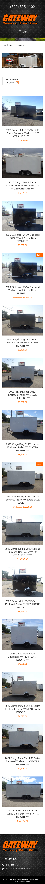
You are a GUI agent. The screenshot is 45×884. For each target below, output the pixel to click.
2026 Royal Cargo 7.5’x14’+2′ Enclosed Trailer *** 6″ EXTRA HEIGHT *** (22, 342)
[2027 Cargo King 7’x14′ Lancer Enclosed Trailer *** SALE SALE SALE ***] (22, 477)
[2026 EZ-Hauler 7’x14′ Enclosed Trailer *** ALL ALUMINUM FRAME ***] (22, 268)
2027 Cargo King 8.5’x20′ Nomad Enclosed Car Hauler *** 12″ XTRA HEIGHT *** (22, 552)
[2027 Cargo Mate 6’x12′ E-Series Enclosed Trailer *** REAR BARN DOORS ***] (22, 687)
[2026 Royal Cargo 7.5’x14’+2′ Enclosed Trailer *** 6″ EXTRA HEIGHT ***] (22, 320)
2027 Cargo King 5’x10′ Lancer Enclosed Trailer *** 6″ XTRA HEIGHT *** (22, 447)
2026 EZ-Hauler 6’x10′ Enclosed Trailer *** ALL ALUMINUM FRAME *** (23, 238)
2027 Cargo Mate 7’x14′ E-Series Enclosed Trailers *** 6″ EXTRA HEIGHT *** (22, 761)
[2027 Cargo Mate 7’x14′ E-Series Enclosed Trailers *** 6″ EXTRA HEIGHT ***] (22, 739)
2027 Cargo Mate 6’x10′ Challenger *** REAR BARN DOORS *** (22, 656)
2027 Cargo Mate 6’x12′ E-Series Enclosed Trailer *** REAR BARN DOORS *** (22, 709)
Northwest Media (23, 882)
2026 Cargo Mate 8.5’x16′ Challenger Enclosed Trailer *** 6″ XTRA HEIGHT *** (22, 185)
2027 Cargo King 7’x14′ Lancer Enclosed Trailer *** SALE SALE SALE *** (23, 499)
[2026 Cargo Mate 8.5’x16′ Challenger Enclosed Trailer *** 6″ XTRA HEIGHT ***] (22, 163)
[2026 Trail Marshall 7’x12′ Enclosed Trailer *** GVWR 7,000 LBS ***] (22, 373)
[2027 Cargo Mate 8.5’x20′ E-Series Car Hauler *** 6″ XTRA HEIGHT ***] (22, 791)
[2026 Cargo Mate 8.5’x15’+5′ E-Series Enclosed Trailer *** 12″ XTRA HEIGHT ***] (22, 111)
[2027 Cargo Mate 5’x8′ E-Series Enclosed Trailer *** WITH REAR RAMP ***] (22, 582)
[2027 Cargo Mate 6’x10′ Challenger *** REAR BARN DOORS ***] (22, 634)
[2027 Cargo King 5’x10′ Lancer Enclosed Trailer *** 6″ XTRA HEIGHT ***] (22, 425)
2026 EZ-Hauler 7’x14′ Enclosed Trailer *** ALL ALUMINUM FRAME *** (23, 290)
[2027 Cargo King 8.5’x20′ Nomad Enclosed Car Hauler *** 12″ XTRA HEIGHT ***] (22, 530)
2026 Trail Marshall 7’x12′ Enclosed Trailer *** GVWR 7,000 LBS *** (22, 394)
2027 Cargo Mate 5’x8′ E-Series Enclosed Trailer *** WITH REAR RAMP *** (22, 604)
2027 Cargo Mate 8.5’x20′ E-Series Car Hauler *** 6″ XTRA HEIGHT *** (22, 813)
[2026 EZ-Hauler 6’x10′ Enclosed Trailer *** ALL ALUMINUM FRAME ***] (22, 216)
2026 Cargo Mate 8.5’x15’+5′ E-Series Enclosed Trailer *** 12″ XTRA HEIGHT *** (22, 133)
